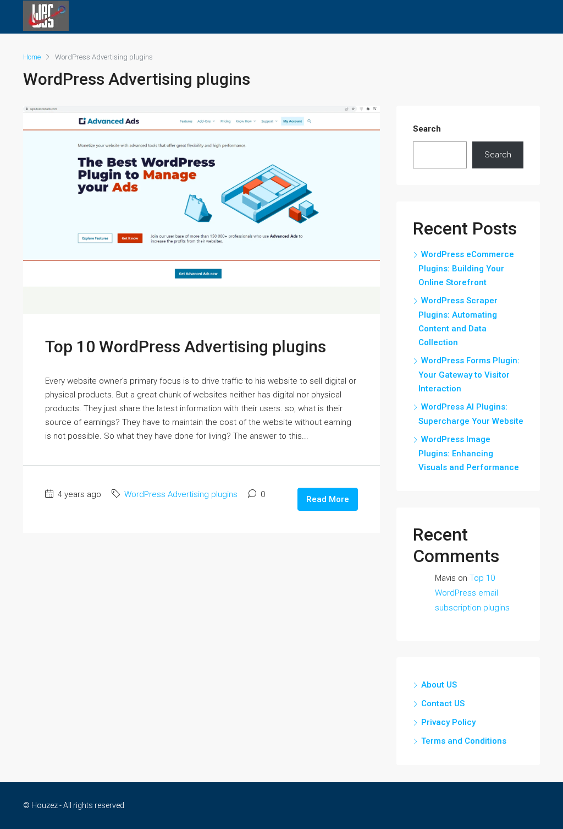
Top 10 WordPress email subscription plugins (472, 593)
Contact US (443, 703)
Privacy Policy (448, 722)
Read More (327, 499)
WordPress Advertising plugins (181, 494)
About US (439, 685)
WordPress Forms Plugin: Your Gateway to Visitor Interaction (469, 375)
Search (427, 129)
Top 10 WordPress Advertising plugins (185, 346)
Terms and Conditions (463, 741)
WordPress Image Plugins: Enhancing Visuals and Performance (468, 453)
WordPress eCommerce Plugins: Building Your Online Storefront (466, 268)
